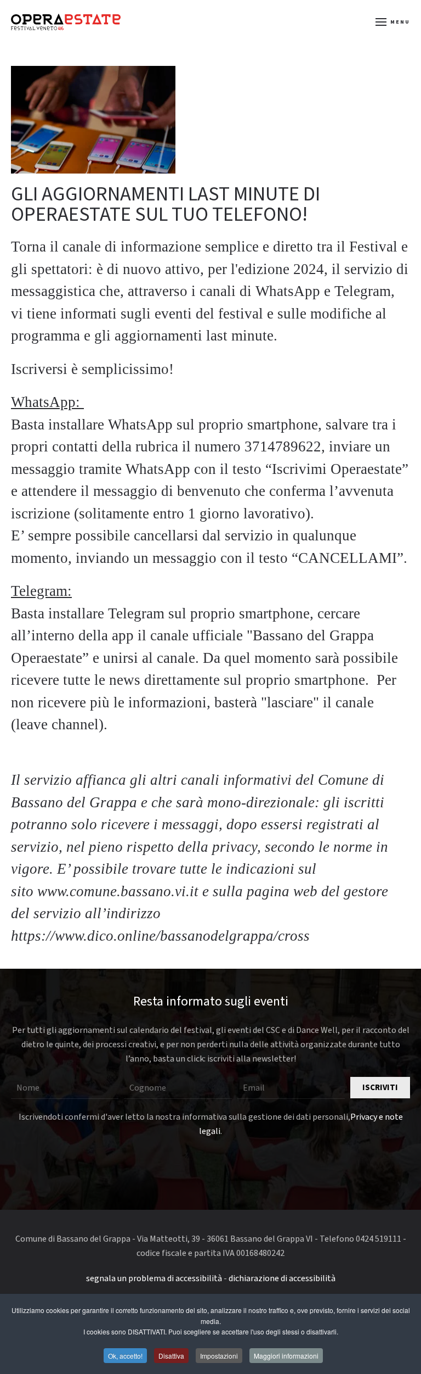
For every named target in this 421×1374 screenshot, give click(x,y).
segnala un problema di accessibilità (154, 1278)
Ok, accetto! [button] (125, 1355)
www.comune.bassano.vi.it (117, 891)
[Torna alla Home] (66, 22)
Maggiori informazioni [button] (286, 1355)
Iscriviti (380, 1087)
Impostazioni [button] (219, 1355)
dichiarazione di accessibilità (282, 1278)
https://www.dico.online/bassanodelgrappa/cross (160, 936)
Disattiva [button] (171, 1355)
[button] (393, 22)
